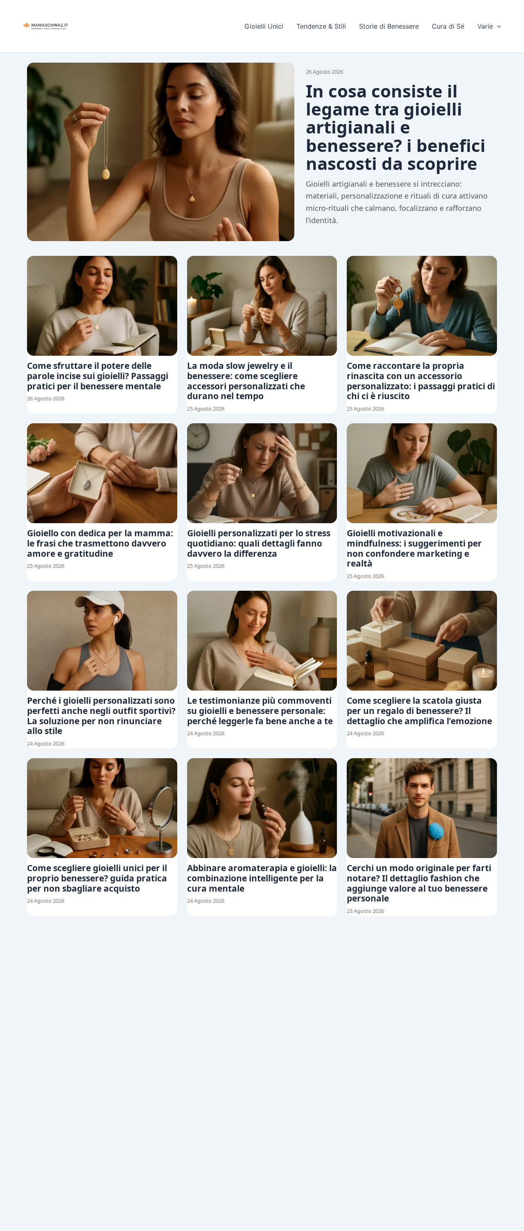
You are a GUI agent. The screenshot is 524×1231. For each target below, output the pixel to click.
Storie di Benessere (389, 26)
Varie (485, 26)
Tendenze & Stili (321, 26)
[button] (497, 26)
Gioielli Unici (263, 26)
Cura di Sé (448, 26)
